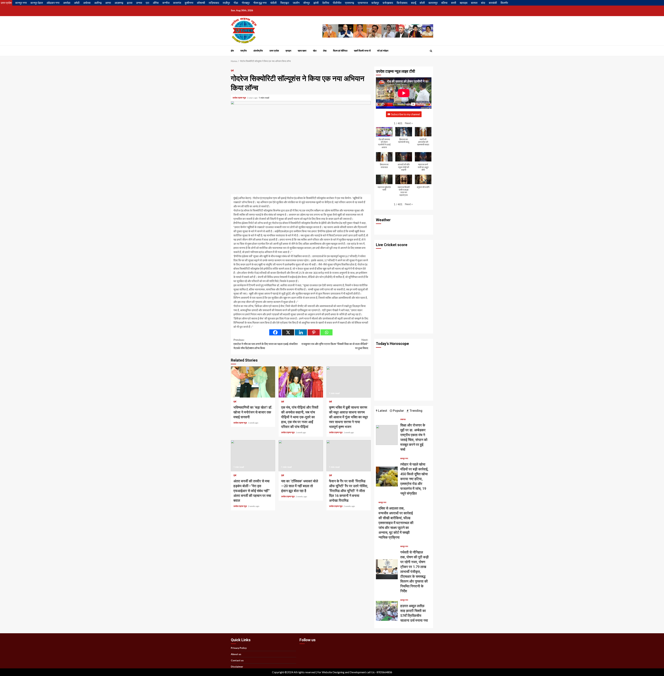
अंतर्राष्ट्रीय (258, 50)
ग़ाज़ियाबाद (214, 2)
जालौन (296, 2)
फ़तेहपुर (375, 2)
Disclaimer (237, 666)
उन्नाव (139, 2)
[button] (408, 123)
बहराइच (463, 2)
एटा (147, 2)
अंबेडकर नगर (53, 2)
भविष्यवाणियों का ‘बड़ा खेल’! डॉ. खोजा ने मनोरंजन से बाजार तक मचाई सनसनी (253, 382)
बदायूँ (413, 2)
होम (232, 50)
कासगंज (177, 2)
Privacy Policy (239, 647)
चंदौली (273, 2)
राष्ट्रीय (243, 50)
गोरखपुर (246, 2)
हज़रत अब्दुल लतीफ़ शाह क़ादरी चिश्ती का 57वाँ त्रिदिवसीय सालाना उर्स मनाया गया (387, 611)
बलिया (444, 2)
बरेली (422, 2)
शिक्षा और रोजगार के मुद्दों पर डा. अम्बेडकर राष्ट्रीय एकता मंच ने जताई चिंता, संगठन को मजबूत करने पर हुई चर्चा (387, 435)
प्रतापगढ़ (349, 2)
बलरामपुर (433, 2)
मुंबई (232, 70)
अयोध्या (87, 2)
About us (236, 654)
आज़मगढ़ (119, 2)
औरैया (156, 2)
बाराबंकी (493, 2)
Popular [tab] (398, 410)
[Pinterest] (314, 332)
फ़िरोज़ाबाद (402, 2)
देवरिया (325, 2)
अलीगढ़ (98, 2)
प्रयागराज (363, 2)
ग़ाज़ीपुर (226, 2)
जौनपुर (306, 2)
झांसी (316, 2)
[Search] (431, 51)
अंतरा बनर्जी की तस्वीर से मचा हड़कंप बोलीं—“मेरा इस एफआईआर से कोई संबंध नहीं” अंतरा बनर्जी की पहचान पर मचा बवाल (253, 455)
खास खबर (302, 50)
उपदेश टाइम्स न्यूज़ (239, 97)
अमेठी (77, 2)
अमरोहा (66, 2)
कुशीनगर (189, 2)
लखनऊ (403, 419)
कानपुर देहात (36, 2)
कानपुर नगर (21, 2)
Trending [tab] (415, 410)
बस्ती (453, 2)
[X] (288, 332)
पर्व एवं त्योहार (382, 50)
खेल (314, 50)
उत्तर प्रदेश (6, 2)
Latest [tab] (382, 410)
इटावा (129, 2)
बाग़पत (474, 2)
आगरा (108, 2)
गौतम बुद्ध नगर (260, 2)
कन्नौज (165, 2)
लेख (324, 50)
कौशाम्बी (201, 2)
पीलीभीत (337, 2)
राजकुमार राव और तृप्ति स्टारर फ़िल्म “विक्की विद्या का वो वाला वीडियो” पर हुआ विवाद (334, 344)
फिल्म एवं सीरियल (340, 50)
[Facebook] (275, 332)
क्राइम (288, 50)
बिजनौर (504, 2)
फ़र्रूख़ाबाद (388, 2)
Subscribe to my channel (405, 114)
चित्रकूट (284, 2)
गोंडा (236, 2)
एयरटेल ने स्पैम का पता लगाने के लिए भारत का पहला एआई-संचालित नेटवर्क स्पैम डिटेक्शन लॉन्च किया (265, 344)
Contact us (237, 660)
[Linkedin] (301, 332)
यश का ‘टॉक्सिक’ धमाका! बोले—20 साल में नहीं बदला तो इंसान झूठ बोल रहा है (301, 455)
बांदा (483, 2)
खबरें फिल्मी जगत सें (362, 50)
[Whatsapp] (326, 332)
